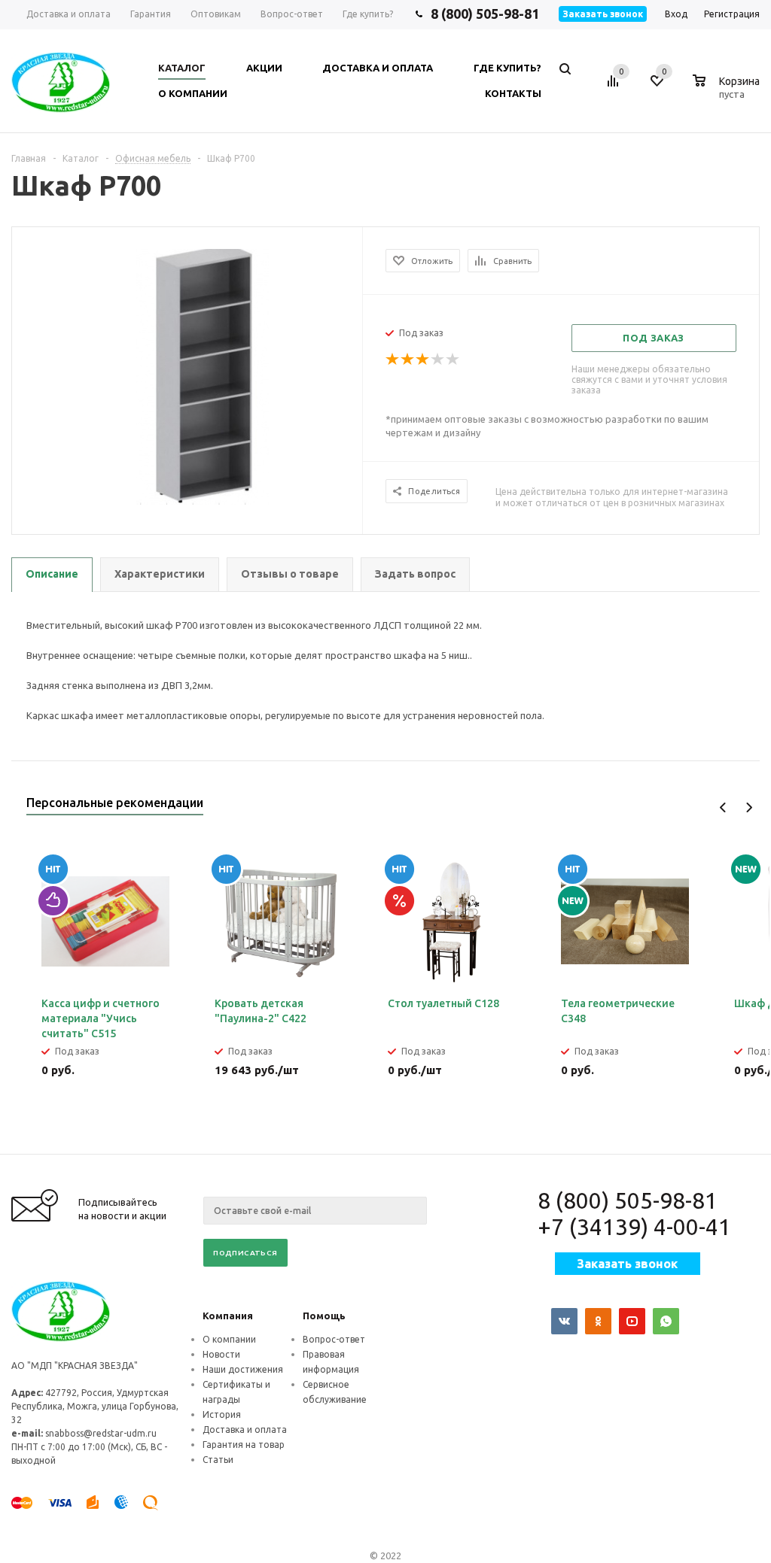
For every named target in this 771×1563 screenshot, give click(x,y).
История (222, 1414)
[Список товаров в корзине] (728, 91)
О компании (229, 1339)
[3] (423, 359)
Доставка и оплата (245, 1429)
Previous (723, 807)
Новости (221, 1354)
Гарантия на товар (244, 1444)
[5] (453, 359)
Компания (228, 1315)
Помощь (324, 1315)
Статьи (218, 1459)
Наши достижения (243, 1369)
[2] (408, 359)
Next (749, 807)
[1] (393, 359)
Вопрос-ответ (334, 1339)
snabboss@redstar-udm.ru (101, 1433)
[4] (438, 359)
